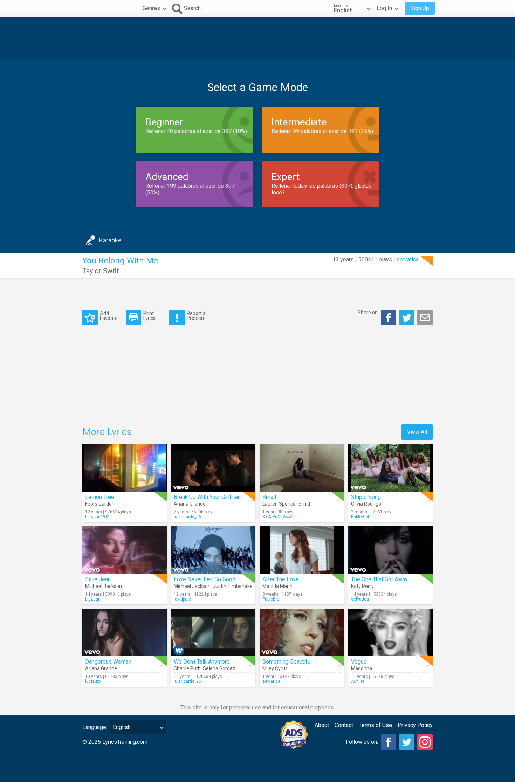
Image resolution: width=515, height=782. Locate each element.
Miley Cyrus (275, 668)
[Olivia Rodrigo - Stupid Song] (390, 468)
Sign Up (419, 8)
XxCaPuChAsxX (277, 516)
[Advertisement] (257, 38)
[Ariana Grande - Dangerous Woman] (124, 632)
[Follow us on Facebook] (388, 742)
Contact (344, 725)
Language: (94, 727)
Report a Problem (196, 315)
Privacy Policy (415, 725)
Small (269, 497)
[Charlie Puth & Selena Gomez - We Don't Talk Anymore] (213, 632)
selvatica (408, 259)
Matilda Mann (277, 586)
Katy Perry (362, 586)
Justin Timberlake (233, 586)
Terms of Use (375, 725)
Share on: (368, 312)
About (322, 725)
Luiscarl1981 (97, 516)
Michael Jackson (103, 586)
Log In (384, 8)
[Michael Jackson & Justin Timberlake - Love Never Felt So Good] (213, 550)
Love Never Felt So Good (204, 579)
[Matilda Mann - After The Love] (302, 550)
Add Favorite (109, 315)
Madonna (361, 668)
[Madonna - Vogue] (390, 632)
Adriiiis (357, 681)
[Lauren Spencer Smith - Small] (302, 468)
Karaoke (110, 240)
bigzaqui (93, 599)
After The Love (280, 579)
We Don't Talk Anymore (202, 661)
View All (417, 431)
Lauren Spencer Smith (287, 504)
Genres (151, 8)
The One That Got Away (379, 579)
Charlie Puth (187, 668)
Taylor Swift (100, 271)
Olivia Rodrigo (366, 504)
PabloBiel (360, 516)
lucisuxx (93, 681)
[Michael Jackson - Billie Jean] (124, 550)
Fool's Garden (100, 504)
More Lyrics (107, 432)
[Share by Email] (425, 317)
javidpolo (182, 599)
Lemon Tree (99, 497)
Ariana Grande (190, 504)
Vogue (359, 661)
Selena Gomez (219, 668)
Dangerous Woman (108, 661)
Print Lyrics (149, 315)
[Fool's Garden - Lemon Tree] (124, 468)
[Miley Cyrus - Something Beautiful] (302, 632)
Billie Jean (98, 579)
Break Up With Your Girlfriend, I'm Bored (222, 497)
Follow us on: (362, 742)
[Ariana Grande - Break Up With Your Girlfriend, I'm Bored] (213, 468)
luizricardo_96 (187, 516)
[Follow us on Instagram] (425, 742)
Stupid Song (366, 497)
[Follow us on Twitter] (406, 742)
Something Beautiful (287, 661)
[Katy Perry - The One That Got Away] (390, 550)
